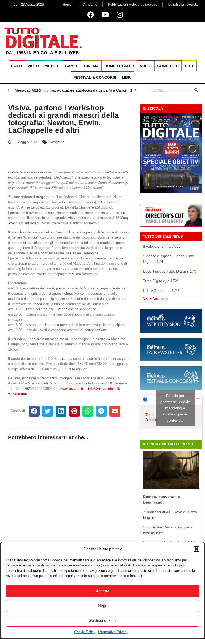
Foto (16, 66)
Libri (127, 77)
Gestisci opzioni (102, 620)
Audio (146, 66)
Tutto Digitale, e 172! (160, 281)
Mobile (52, 66)
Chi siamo (89, 4)
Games (71, 66)
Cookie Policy (85, 632)
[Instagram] (120, 14)
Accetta (102, 591)
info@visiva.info (100, 389)
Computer (168, 66)
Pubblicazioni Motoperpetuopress (132, 4)
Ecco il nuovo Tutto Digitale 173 (169, 271)
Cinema (91, 66)
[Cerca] (196, 90)
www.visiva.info (72, 389)
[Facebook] (90, 14)
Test (189, 66)
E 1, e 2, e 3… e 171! (161, 290)
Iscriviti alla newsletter (184, 4)
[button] (196, 549)
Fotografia (56, 142)
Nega (102, 605)
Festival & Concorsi (94, 77)
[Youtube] (105, 14)
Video (33, 66)
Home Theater (119, 66)
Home (67, 4)
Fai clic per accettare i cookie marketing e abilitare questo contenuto (175, 408)
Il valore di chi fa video (162, 246)
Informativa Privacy (113, 632)
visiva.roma (17, 394)
